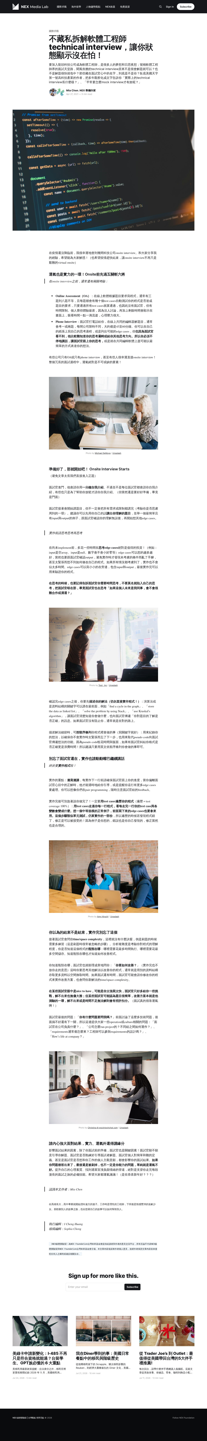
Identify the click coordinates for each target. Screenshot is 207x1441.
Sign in (170, 6)
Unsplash (116, 453)
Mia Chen (72, 90)
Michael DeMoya (102, 453)
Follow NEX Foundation (183, 1417)
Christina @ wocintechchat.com (103, 1127)
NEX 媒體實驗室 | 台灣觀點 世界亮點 (28, 1417)
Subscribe (185, 6)
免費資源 (125, 6)
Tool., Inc (102, 685)
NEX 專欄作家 (88, 90)
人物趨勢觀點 (93, 6)
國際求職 (62, 6)
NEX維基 (110, 6)
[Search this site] (160, 6)
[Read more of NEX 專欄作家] (60, 92)
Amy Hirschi (102, 916)
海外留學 (76, 6)
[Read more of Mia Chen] (53, 92)
